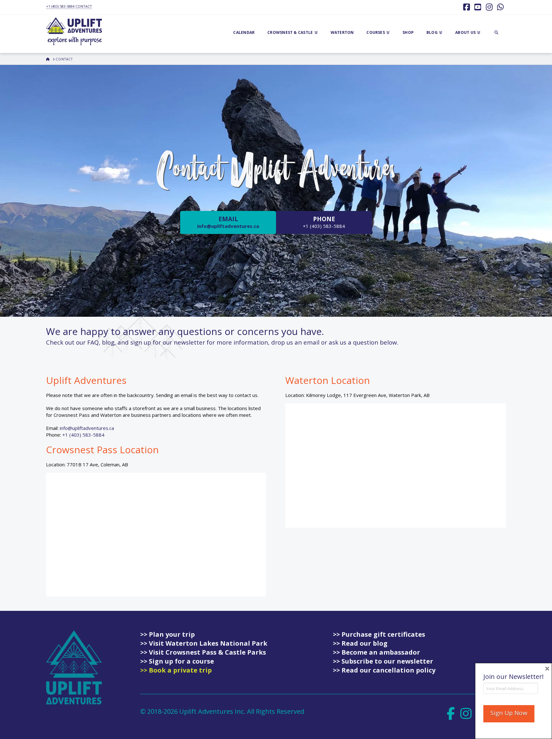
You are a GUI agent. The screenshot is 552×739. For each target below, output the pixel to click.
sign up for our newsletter (167, 342)
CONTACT (83, 6)
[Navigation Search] (496, 34)
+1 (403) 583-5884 (60, 6)
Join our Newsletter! (513, 676)
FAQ (93, 342)
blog (108, 342)
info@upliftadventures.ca (87, 428)
